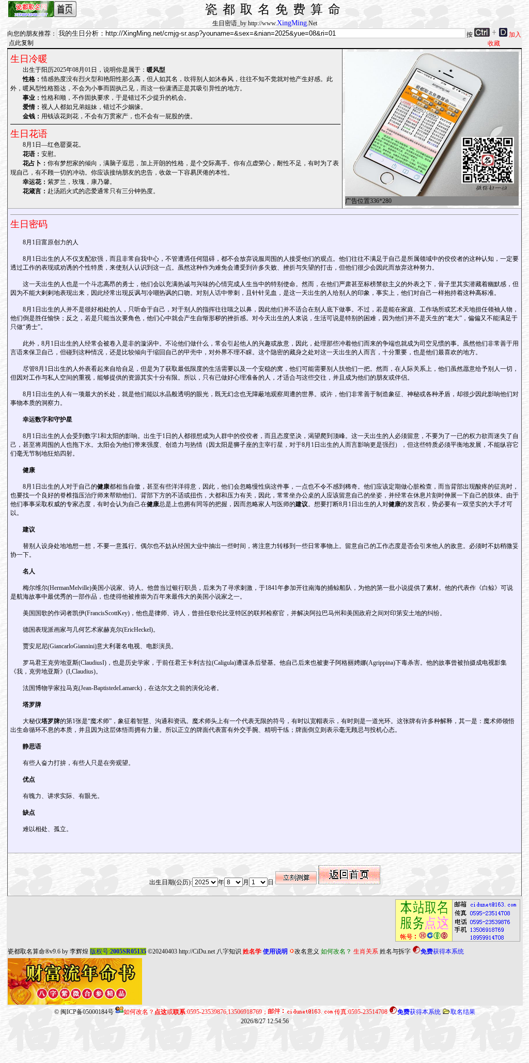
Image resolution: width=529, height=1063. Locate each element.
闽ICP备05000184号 (87, 1011)
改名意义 (306, 951)
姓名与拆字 (395, 951)
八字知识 (228, 951)
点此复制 (21, 42)
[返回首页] (349, 882)
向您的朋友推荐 (29, 33)
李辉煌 (79, 951)
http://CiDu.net (197, 951)
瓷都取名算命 (26, 951)
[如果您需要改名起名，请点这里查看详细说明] (454, 941)
